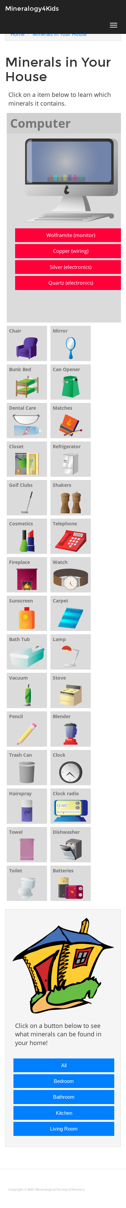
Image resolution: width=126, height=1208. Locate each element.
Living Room (64, 1129)
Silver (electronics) (70, 267)
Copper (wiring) (70, 250)
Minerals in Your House (60, 34)
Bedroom (64, 1081)
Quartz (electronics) (70, 282)
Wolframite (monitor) (70, 235)
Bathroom (64, 1097)
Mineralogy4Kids (32, 8)
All (64, 1065)
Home (17, 34)
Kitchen (64, 1113)
